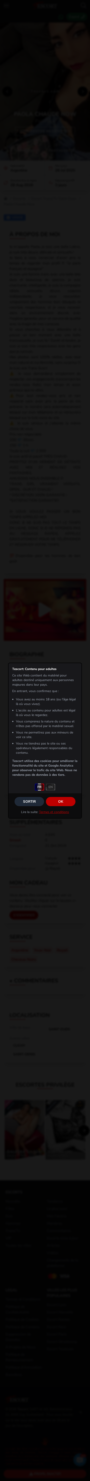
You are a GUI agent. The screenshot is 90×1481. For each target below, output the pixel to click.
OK (60, 801)
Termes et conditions (54, 812)
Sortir (29, 801)
